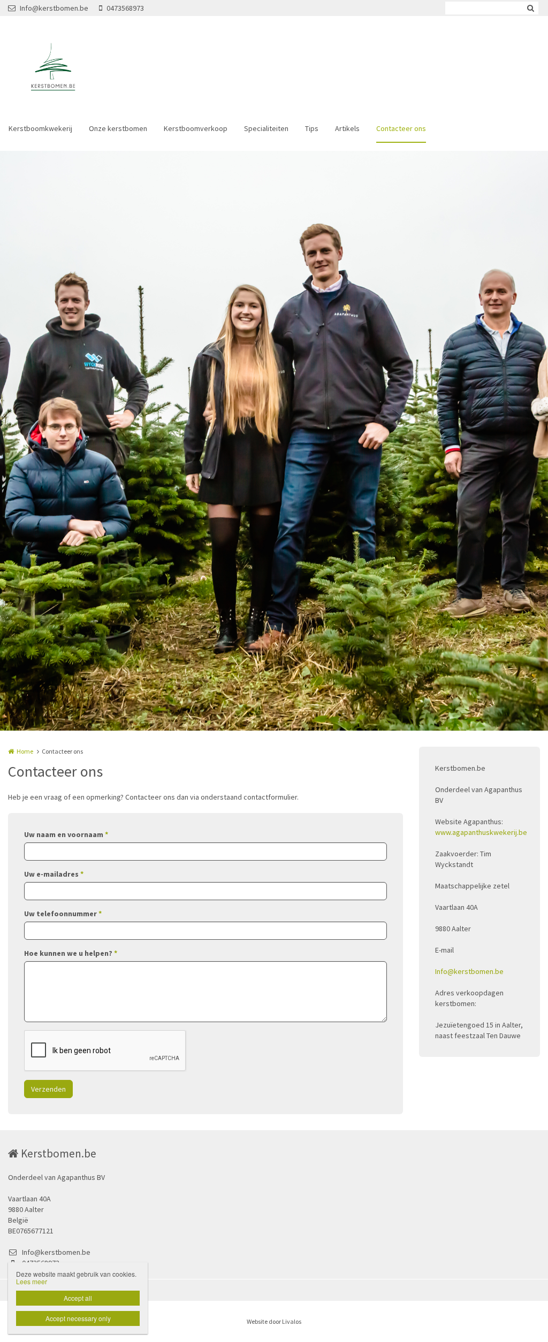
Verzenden (48, 1089)
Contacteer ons (401, 128)
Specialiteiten (266, 128)
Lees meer (31, 1281)
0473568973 (125, 8)
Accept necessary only (78, 1318)
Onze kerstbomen (118, 128)
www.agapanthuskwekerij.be (481, 832)
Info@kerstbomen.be (54, 8)
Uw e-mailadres (53, 874)
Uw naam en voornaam (66, 834)
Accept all (78, 1297)
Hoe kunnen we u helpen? (70, 953)
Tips (311, 128)
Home (25, 751)
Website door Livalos (274, 1321)
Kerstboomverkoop (195, 128)
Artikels (347, 128)
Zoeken (530, 8)
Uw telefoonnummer (63, 913)
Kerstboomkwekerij (40, 128)
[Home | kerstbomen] (67, 69)
